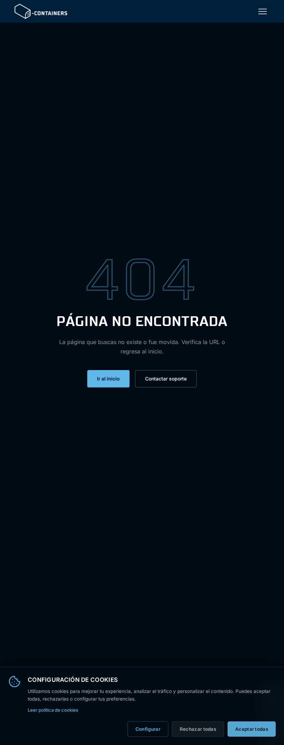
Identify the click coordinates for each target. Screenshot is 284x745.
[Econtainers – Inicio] (41, 11)
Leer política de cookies (53, 710)
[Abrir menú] (262, 11)
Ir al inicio (108, 379)
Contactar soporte (166, 379)
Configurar (147, 729)
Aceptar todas (251, 729)
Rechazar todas (198, 729)
